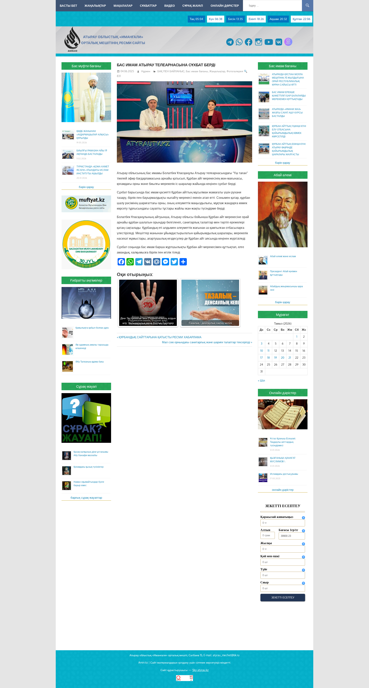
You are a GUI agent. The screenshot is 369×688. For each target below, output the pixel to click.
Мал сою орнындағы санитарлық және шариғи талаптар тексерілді (206, 342)
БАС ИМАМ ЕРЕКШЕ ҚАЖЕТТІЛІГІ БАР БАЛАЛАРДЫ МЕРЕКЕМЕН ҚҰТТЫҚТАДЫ (289, 96)
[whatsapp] (239, 45)
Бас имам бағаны (197, 71)
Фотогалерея (235, 71)
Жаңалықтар (95, 6)
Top (360, 678)
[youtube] (268, 45)
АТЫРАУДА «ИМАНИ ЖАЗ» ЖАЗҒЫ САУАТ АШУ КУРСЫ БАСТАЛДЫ (287, 112)
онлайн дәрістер (282, 490)
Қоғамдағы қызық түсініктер (89, 466)
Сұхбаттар (148, 6)
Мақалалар (123, 6)
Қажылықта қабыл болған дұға (92, 327)
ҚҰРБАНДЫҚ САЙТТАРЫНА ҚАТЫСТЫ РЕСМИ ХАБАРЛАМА (160, 337)
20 (282, 357)
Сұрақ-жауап (192, 6)
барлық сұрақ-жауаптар (86, 497)
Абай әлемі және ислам (283, 256)
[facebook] (249, 45)
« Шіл (261, 380)
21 (289, 357)
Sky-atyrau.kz (200, 670)
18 (268, 357)
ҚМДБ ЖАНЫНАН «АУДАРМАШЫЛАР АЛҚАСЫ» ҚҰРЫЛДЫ (92, 134)
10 (261, 350)
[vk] (278, 45)
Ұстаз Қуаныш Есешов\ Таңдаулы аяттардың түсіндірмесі (283, 442)
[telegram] (230, 45)
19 (275, 357)
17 (261, 357)
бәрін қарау (86, 187)
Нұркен (145, 71)
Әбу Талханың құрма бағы (90, 361)
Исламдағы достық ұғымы (284, 473)
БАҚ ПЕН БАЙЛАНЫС (170, 71)
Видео (169, 6)
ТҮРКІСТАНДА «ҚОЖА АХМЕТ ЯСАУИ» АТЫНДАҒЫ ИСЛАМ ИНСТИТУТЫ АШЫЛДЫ (92, 170)
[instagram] (259, 45)
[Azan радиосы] (288, 45)
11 (268, 350)
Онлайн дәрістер (225, 6)
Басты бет (68, 6)
